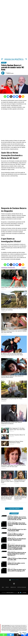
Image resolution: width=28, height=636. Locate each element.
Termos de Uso (13, 587)
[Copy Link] (23, 96)
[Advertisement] (14, 14)
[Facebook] (14, 96)
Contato (7, 587)
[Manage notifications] (25, 633)
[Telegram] (8, 96)
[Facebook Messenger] (17, 96)
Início (3, 587)
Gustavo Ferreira (10, 73)
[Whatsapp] (5, 96)
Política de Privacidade (21, 587)
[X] (11, 96)
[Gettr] (20, 96)
